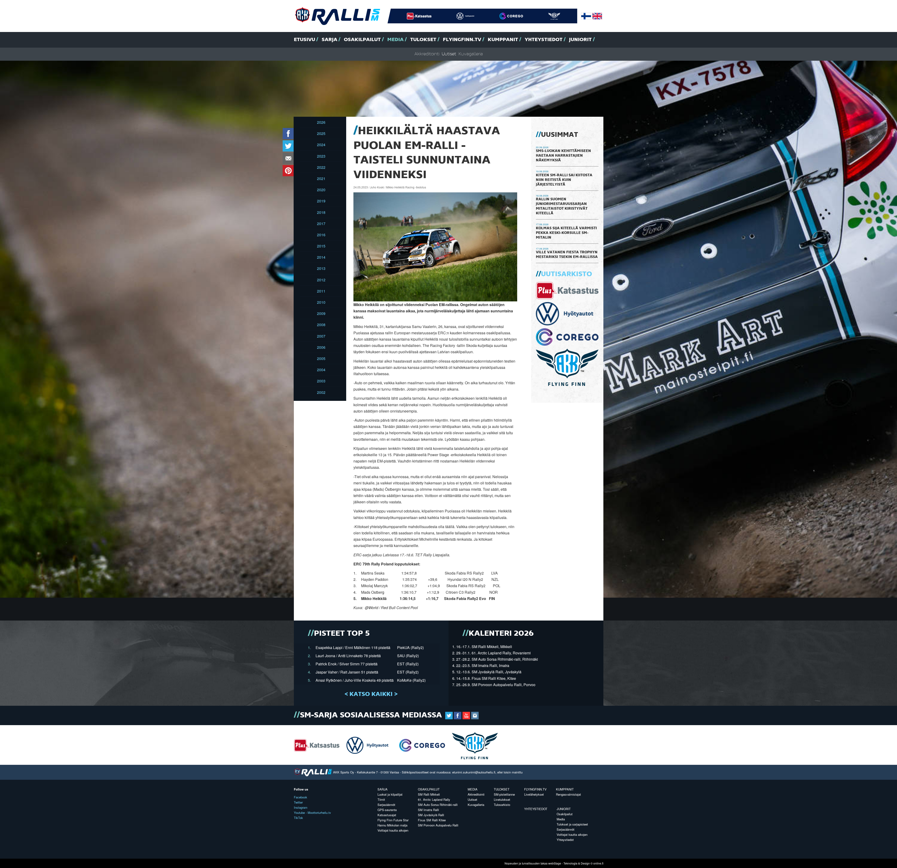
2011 (321, 291)
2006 (321, 347)
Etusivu (304, 39)
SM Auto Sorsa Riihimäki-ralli (438, 804)
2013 (321, 268)
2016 (321, 234)
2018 (321, 212)
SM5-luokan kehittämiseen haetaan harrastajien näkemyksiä (563, 155)
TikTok (298, 817)
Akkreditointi (426, 54)
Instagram (300, 807)
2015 (321, 246)
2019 (321, 201)
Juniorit (580, 39)
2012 (321, 279)
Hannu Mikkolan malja (392, 825)
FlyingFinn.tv (462, 39)
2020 (321, 189)
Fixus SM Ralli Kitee (432, 820)
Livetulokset (502, 799)
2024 (321, 144)
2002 (321, 392)
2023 (321, 156)
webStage (554, 863)
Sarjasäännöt (386, 804)
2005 (321, 358)
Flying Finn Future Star (393, 820)
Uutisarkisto (566, 274)
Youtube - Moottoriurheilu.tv (312, 812)
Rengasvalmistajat (568, 794)
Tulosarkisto (502, 804)
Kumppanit (503, 39)
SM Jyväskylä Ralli (431, 815)
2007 (321, 336)
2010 (321, 302)
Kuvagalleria (471, 54)
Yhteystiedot (543, 39)
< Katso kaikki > (371, 694)
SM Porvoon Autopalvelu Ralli (438, 825)
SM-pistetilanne (504, 794)
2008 (321, 324)
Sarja (329, 39)
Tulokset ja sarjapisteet (572, 824)
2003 (321, 381)
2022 (321, 167)
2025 (321, 133)
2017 (321, 223)
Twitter (298, 802)
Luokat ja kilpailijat (389, 794)
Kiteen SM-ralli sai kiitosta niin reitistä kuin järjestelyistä (564, 180)
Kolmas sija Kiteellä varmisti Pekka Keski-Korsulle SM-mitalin (566, 233)
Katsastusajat (386, 815)
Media (395, 39)
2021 (321, 178)
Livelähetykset (534, 794)
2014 (321, 257)
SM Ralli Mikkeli (429, 794)
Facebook (300, 797)
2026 (321, 122)
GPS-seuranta (387, 810)
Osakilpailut (362, 39)
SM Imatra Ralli (428, 810)
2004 (321, 369)
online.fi (598, 863)
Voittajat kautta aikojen (392, 830)
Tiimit (381, 799)
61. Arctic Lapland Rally (434, 799)
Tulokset (423, 39)
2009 (321, 313)
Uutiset (449, 54)
